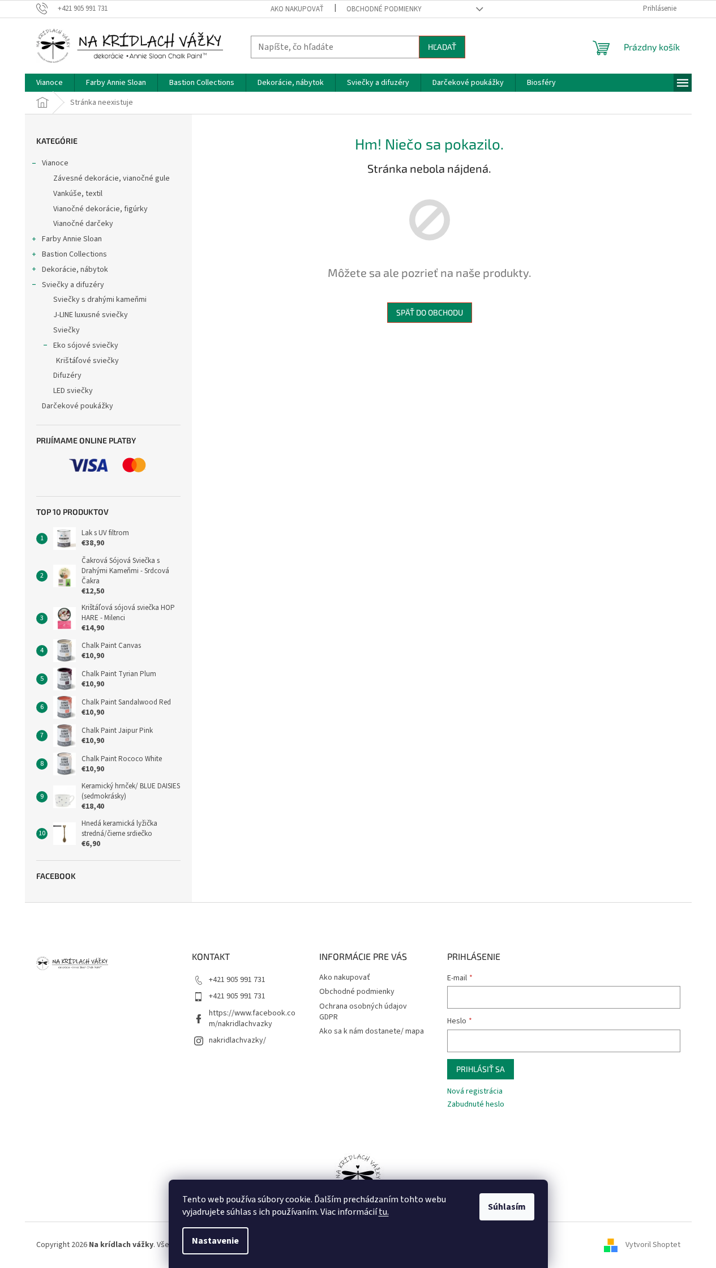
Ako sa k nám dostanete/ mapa (371, 1031)
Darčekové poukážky (77, 406)
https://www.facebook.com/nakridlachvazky (252, 1018)
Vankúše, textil (77, 193)
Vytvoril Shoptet (652, 1244)
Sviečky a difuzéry (73, 285)
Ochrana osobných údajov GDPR (363, 1012)
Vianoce (55, 163)
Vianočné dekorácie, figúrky (100, 209)
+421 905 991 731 (237, 979)
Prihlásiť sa (480, 1069)
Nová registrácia (475, 1091)
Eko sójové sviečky (85, 345)
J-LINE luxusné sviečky (90, 315)
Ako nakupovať (297, 9)
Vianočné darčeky (83, 223)
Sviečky (66, 330)
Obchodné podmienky (384, 9)
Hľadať (442, 47)
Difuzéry (67, 375)
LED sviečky (73, 390)
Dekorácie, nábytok (75, 269)
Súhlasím (507, 1207)
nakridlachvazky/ (237, 1040)
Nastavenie (215, 1241)
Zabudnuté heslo (475, 1104)
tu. (384, 1212)
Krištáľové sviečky (87, 360)
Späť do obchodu (429, 312)
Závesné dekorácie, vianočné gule (111, 178)
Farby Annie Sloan (72, 239)
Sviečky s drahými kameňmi (100, 299)
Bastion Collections (74, 254)
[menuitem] (49, 83)
